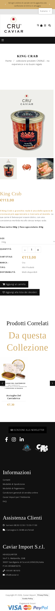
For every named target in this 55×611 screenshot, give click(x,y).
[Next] (50, 4)
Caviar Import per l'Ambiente (16, 497)
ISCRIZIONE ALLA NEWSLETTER (28, 430)
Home (8, 60)
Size (2, 238)
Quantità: (6, 249)
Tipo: (2, 267)
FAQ (5, 501)
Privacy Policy (42, 595)
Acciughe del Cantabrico (13, 397)
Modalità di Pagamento (14, 488)
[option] (27, 4)
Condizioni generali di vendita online (20, 492)
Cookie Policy (27, 599)
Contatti (6, 479)
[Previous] (5, 4)
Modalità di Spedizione (14, 484)
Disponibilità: (8, 272)
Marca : (4, 262)
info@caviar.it (11, 574)
